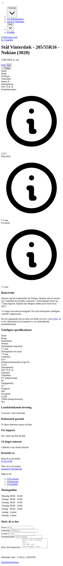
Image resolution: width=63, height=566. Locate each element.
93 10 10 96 (6, 461)
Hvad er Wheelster (15, 21)
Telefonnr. (6, 530)
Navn (4, 527)
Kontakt (11, 32)
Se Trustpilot (7, 40)
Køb (3, 65)
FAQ (10, 25)
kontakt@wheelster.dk (11, 469)
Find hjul (12, 8)
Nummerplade (8, 536)
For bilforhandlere (15, 19)
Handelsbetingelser (10, 562)
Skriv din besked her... (11, 547)
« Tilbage (6, 68)
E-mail (4, 533)
